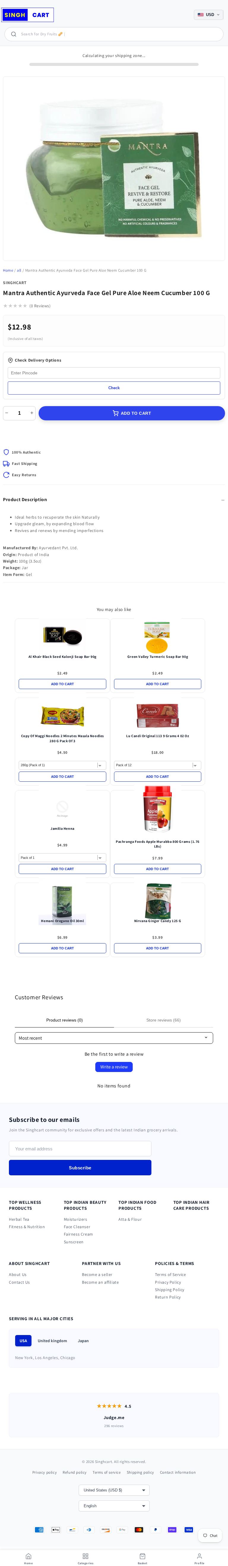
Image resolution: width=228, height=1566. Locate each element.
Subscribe (80, 1167)
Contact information (178, 1472)
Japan (83, 1340)
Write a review (114, 1067)
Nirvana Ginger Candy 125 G (157, 921)
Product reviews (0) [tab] (64, 1020)
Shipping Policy (169, 1289)
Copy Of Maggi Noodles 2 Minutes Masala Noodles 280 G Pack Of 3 (62, 738)
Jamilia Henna (62, 828)
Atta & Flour (130, 1219)
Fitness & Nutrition (27, 1226)
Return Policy (168, 1297)
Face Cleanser (77, 1226)
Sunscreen (74, 1241)
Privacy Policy (168, 1282)
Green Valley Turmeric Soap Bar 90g (157, 656)
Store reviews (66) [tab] (163, 1020)
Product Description (25, 499)
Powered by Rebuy (114, 967)
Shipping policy (140, 1472)
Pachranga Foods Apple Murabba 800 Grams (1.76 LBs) (158, 844)
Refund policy (75, 1472)
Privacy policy (44, 1472)
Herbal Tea (19, 1219)
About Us (18, 1274)
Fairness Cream (78, 1234)
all (19, 270)
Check (114, 388)
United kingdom (52, 1340)
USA (23, 1340)
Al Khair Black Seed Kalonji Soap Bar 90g (62, 656)
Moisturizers (75, 1219)
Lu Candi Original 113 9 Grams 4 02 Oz (157, 736)
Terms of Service (170, 1274)
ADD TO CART (136, 413)
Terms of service (107, 1472)
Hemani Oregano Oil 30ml (62, 921)
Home (8, 270)
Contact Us (19, 1282)
